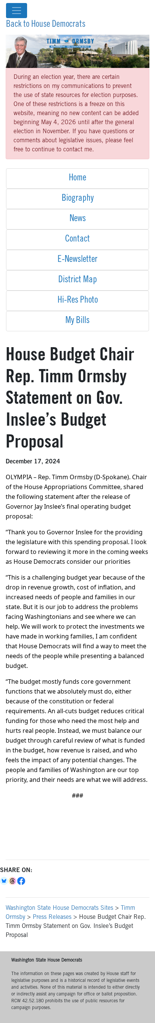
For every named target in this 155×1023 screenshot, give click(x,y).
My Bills (77, 321)
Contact (77, 239)
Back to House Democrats (45, 24)
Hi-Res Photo (78, 300)
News (78, 219)
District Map (77, 280)
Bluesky (4, 881)
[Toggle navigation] (16, 10)
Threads (13, 881)
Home (77, 178)
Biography (78, 198)
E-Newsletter (77, 260)
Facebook (21, 881)
